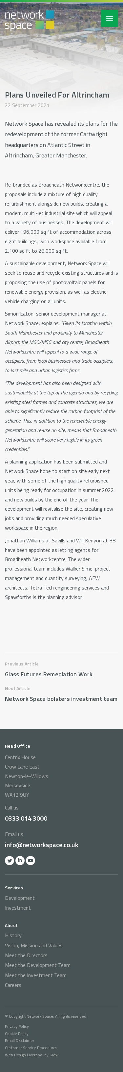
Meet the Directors (26, 955)
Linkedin (20, 860)
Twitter (9, 860)
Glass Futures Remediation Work (48, 674)
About (11, 925)
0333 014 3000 (26, 818)
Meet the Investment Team (36, 975)
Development (20, 898)
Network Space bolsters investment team (61, 698)
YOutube (30, 860)
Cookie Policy (17, 1033)
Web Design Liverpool (24, 1055)
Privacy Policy (17, 1026)
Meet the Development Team (38, 965)
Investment (18, 908)
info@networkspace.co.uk (41, 845)
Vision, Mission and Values (34, 945)
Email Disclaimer (19, 1040)
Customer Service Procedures (31, 1048)
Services (14, 887)
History (13, 935)
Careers (13, 985)
